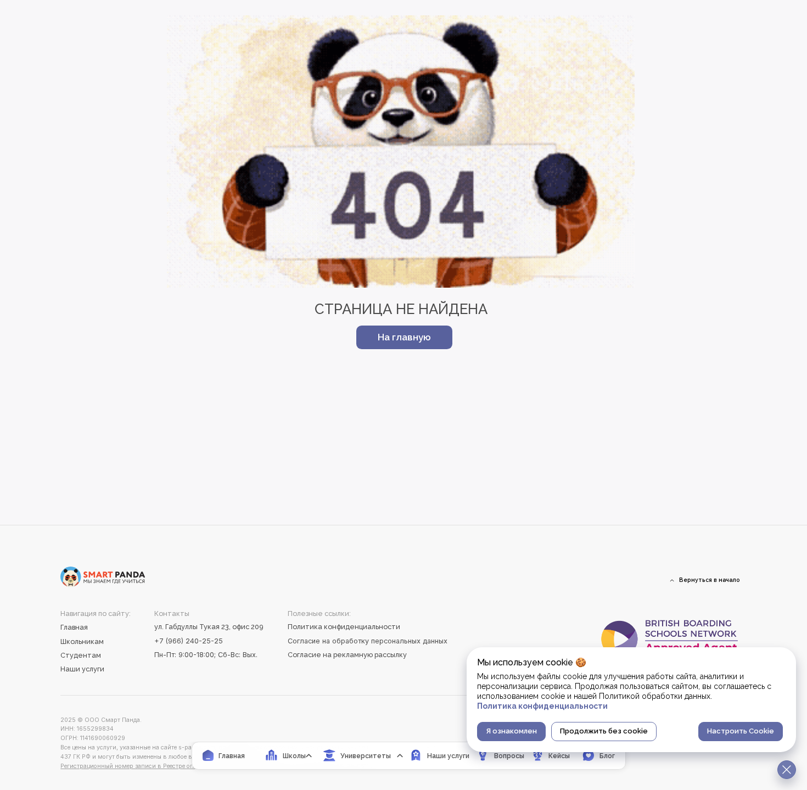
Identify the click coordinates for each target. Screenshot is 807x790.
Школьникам (82, 641)
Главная (74, 627)
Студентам (80, 655)
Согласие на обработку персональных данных (367, 641)
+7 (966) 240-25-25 (188, 641)
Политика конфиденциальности (344, 627)
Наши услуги (82, 669)
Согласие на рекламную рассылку (347, 655)
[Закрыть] (786, 769)
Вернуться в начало (709, 579)
